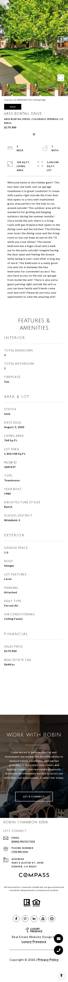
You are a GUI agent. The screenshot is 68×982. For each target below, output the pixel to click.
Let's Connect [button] (34, 796)
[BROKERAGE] (52, 918)
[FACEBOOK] (16, 918)
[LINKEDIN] (34, 918)
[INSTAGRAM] (25, 918)
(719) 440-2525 (20, 851)
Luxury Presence (34, 941)
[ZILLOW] (43, 918)
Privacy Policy (48, 959)
